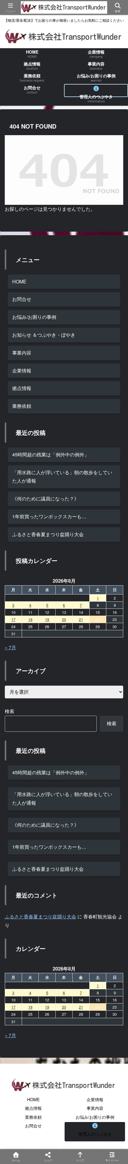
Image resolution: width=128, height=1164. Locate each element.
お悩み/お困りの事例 (34, 316)
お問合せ (21, 299)
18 (30, 619)
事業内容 (21, 352)
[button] (114, 902)
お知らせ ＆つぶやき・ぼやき (43, 334)
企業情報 (21, 370)
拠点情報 (21, 388)
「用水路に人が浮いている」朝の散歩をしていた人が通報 (62, 476)
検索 (9, 711)
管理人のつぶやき (95, 1134)
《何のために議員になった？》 (45, 498)
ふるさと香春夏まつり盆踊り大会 (48, 534)
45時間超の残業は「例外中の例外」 (50, 454)
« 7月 (10, 647)
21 (81, 619)
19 (47, 619)
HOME (19, 281)
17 (13, 619)
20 (64, 619)
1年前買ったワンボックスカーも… (49, 516)
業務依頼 (21, 405)
